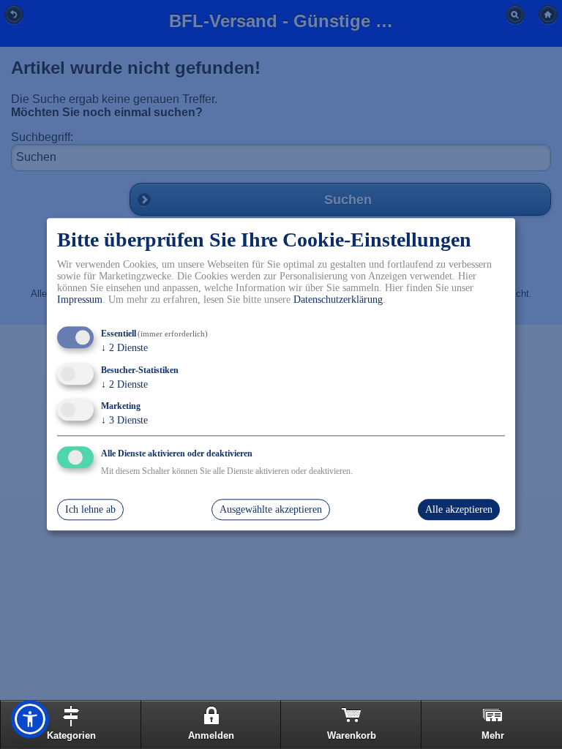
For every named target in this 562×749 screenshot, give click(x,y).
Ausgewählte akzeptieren (271, 509)
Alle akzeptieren (458, 509)
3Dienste (124, 420)
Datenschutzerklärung (338, 299)
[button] (30, 719)
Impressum (79, 299)
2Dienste (124, 347)
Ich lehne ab (90, 509)
